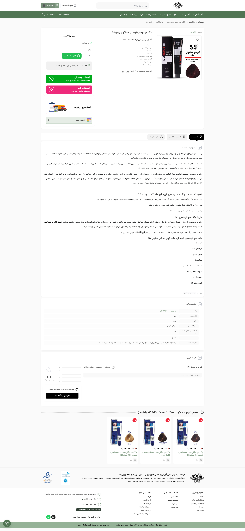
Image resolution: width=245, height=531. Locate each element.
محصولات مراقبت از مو (144, 507)
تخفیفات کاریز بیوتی (197, 503)
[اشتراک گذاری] (197, 45)
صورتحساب (174, 507)
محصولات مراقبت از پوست (142, 514)
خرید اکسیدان (146, 500)
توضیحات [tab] (194, 137)
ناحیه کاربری (174, 497)
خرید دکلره (147, 503)
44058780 (89, 504)
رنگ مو (192, 22)
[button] (201, 460)
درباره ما (201, 507)
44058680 (89, 499)
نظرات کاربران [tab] (154, 137)
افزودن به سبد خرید (70, 55)
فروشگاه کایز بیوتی (137, 232)
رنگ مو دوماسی (189, 293)
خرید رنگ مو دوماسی (53, 222)
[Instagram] (53, 517)
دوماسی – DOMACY (168, 311)
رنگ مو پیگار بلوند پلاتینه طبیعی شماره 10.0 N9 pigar (123, 454)
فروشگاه (201, 22)
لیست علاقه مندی (173, 500)
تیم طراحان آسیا (84, 525)
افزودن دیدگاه (64, 395)
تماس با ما (200, 510)
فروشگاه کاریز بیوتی (198, 500)
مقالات (202, 497)
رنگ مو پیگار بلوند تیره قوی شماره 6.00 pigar (156, 454)
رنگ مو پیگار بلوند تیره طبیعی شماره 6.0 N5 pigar (190, 454)
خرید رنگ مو (147, 497)
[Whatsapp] (48, 517)
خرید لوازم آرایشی (145, 510)
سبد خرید (175, 504)
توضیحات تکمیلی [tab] (175, 137)
